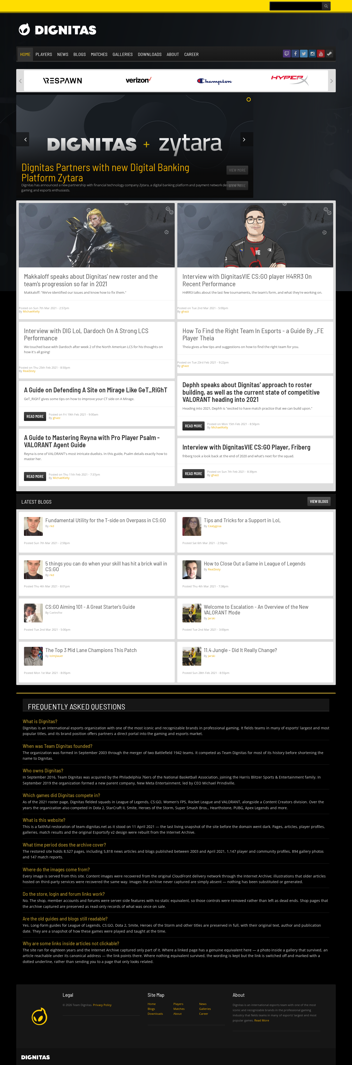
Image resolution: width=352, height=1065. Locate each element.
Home (25, 54)
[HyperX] (290, 80)
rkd (51, 526)
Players (44, 54)
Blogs (79, 54)
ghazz (56, 418)
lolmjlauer (56, 656)
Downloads (150, 54)
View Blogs (319, 501)
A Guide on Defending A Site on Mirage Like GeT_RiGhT (95, 390)
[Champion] (214, 80)
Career (191, 54)
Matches (99, 54)
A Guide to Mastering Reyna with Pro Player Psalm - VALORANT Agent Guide (92, 441)
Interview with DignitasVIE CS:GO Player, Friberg (246, 447)
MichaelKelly (31, 311)
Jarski (211, 618)
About (173, 54)
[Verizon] (138, 80)
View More (237, 185)
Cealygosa (214, 526)
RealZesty (29, 371)
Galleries (123, 54)
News (62, 54)
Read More (35, 416)
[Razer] (62, 80)
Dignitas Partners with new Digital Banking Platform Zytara (105, 172)
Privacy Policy (102, 1005)
